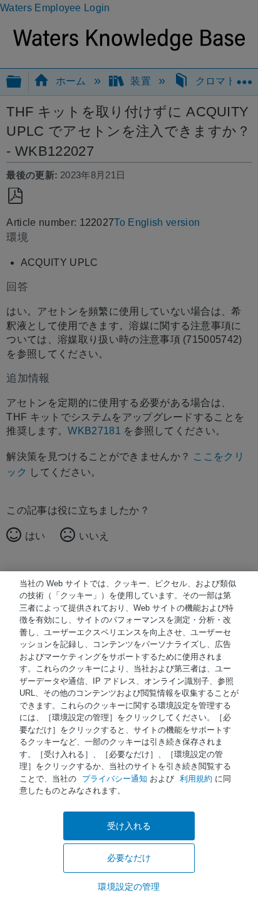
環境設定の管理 (129, 887)
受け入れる (129, 826)
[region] (129, 736)
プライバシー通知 (114, 778)
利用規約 (196, 778)
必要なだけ (129, 858)
